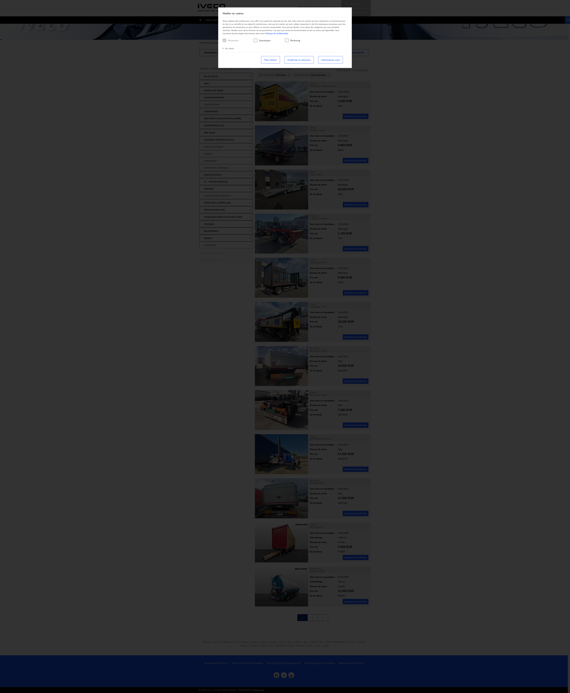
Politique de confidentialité (276, 33)
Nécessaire (233, 40)
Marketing (295, 40)
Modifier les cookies (233, 13)
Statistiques (264, 40)
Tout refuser (270, 59)
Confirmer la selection (299, 59)
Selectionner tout (330, 59)
